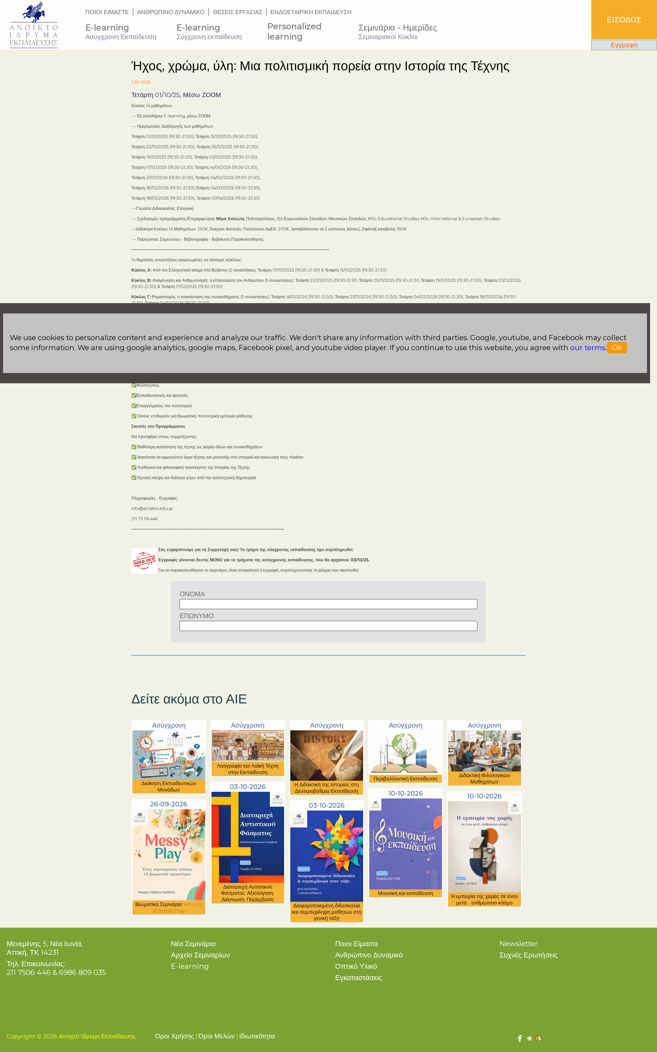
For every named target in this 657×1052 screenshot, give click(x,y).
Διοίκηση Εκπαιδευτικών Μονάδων (168, 786)
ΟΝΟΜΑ (192, 594)
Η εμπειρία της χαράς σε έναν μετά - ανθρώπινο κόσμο (484, 899)
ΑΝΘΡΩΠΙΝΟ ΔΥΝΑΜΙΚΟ (171, 12)
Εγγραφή (624, 45)
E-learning (190, 966)
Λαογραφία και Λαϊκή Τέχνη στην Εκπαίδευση (247, 769)
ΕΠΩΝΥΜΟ (197, 616)
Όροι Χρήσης (174, 1036)
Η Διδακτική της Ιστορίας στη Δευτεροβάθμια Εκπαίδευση (326, 787)
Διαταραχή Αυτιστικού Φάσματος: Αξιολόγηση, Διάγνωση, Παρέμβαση (247, 893)
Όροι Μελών (216, 1036)
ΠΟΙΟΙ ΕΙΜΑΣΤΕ (107, 12)
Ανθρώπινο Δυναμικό (369, 955)
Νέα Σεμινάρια (193, 943)
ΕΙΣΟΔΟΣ (624, 19)
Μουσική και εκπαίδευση (405, 893)
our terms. (588, 347)
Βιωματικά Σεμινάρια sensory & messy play (168, 907)
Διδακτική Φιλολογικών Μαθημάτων (484, 778)
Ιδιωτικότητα (257, 1036)
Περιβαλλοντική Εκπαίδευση (405, 779)
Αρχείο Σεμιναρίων (200, 955)
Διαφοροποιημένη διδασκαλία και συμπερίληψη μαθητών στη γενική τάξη (326, 911)
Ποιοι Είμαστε (356, 943)
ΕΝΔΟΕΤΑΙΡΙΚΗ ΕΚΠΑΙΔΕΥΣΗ (311, 12)
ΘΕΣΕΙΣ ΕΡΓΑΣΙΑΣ (237, 12)
